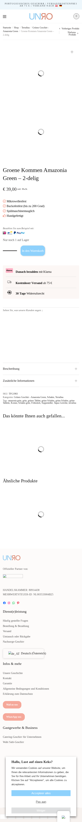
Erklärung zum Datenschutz (18, 693)
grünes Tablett (34, 400)
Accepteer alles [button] (41, 793)
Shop (16, 27)
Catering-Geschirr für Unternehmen (22, 737)
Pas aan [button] (41, 801)
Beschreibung (11, 368)
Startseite (7, 27)
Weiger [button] (41, 810)
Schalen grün (24, 403)
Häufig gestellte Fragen (15, 620)
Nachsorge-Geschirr (13, 641)
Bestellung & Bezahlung (16, 626)
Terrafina (26, 27)
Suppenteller (47, 403)
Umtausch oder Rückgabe (16, 636)
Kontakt (7, 678)
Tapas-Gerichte (61, 403)
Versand (7, 631)
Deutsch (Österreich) (30, 653)
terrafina (72, 403)
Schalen (50, 397)
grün (25, 400)
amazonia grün (14, 400)
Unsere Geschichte (13, 673)
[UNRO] (41, 16)
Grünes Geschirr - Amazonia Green (30, 397)
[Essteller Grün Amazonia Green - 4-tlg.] (20, 440)
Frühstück (35, 403)
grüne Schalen (48, 400)
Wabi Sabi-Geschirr (13, 742)
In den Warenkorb (33, 250)
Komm (14, 403)
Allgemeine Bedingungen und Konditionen (26, 688)
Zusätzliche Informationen (18, 380)
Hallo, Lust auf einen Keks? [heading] (32, 762)
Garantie (7, 683)
